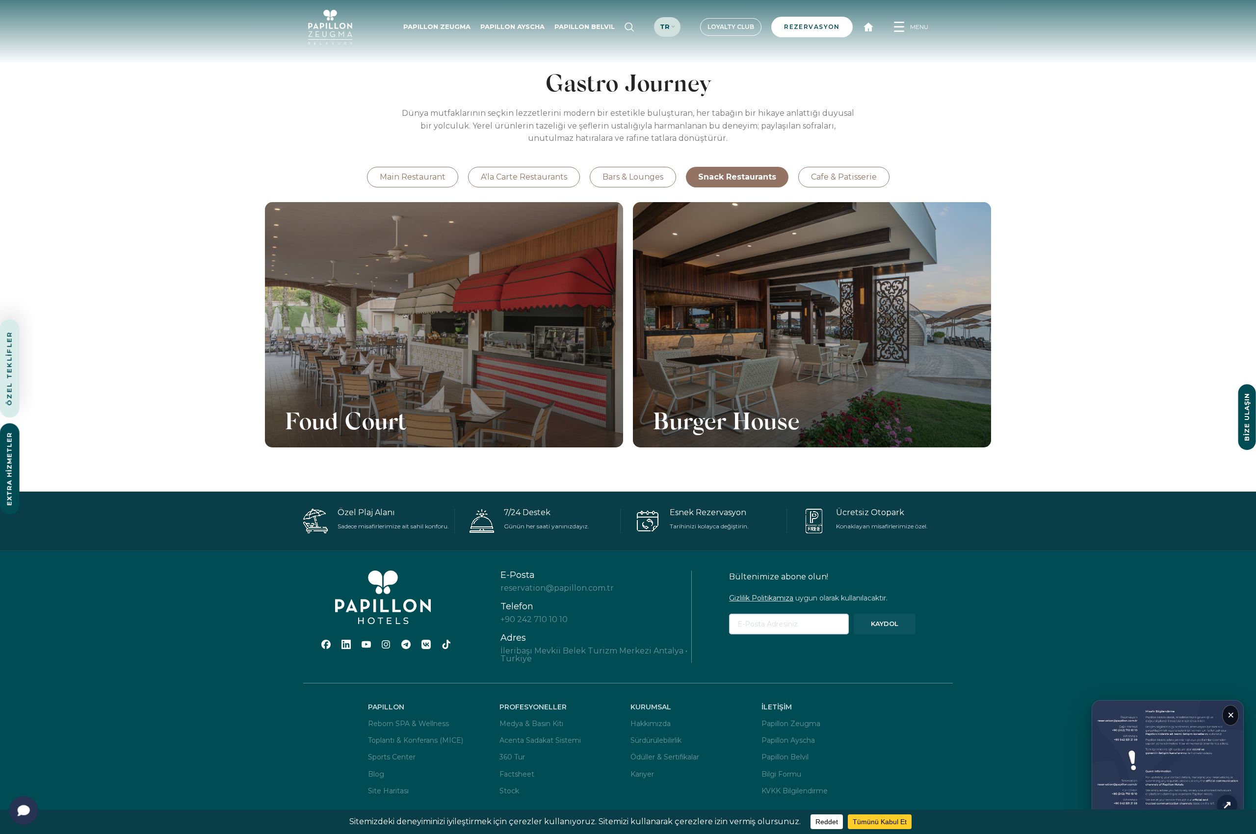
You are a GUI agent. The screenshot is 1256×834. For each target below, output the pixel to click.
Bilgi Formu (781, 774)
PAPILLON (386, 707)
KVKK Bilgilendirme (794, 790)
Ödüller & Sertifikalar (664, 757)
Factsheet (516, 774)
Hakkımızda (650, 723)
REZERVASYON (812, 26)
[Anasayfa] (868, 27)
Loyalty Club (730, 26)
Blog (376, 774)
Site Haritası (388, 790)
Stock (509, 790)
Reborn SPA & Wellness (408, 723)
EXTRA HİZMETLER (9, 469)
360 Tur (512, 757)
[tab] (412, 177)
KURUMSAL (650, 707)
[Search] (629, 27)
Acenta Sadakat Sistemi (540, 740)
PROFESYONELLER (533, 707)
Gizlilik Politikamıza (761, 598)
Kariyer (642, 774)
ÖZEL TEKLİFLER (9, 368)
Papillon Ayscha (788, 740)
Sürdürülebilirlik (655, 740)
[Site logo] (330, 26)
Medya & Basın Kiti (531, 723)
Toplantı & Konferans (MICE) (415, 740)
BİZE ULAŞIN (1247, 417)
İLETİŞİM (776, 707)
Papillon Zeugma (790, 723)
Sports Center (392, 757)
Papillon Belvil (785, 757)
